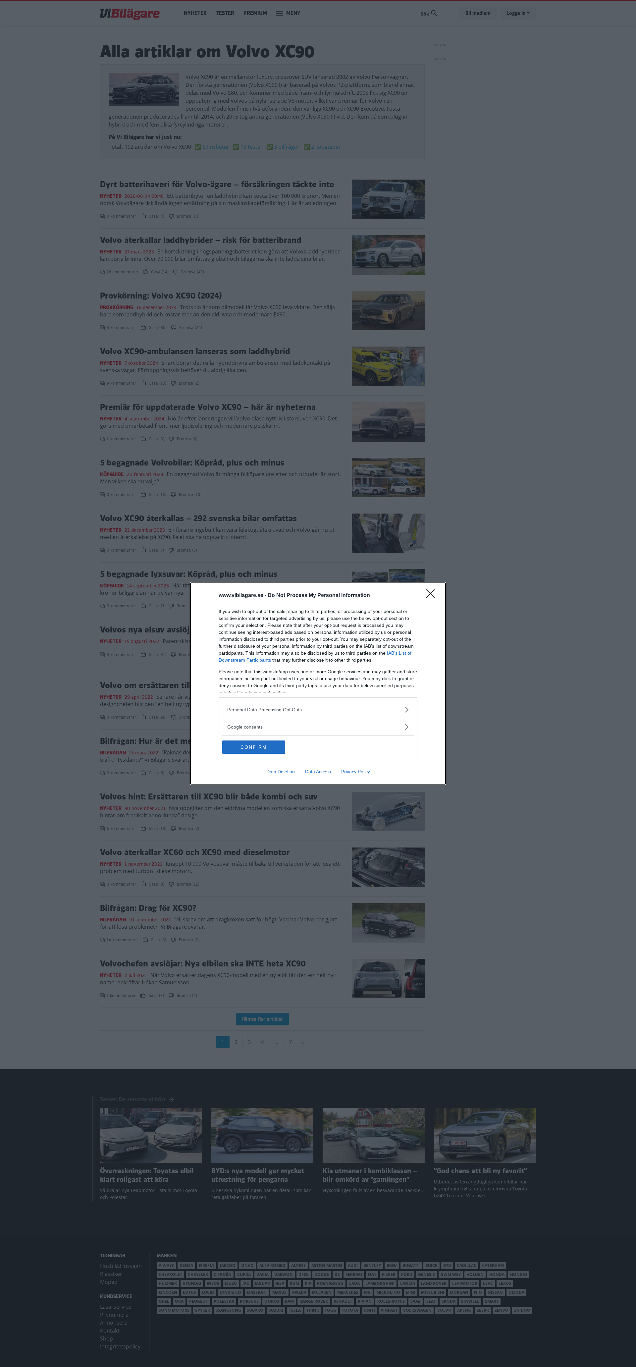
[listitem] (318, 709)
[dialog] (318, 683)
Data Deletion (280, 771)
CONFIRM (253, 747)
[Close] (432, 595)
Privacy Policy (355, 771)
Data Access (318, 771)
